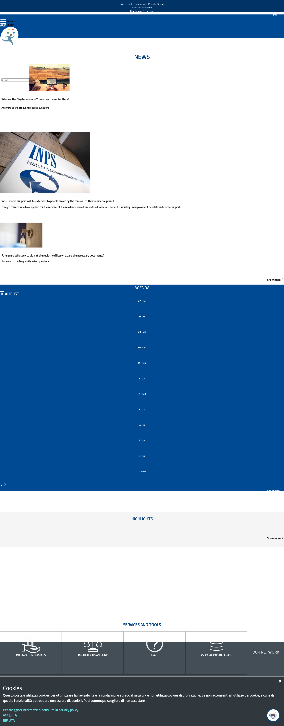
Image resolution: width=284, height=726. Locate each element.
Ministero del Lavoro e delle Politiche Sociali (142, 4)
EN (275, 15)
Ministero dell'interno (142, 7)
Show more (274, 279)
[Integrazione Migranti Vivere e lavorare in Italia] (11, 37)
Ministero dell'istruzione (142, 11)
